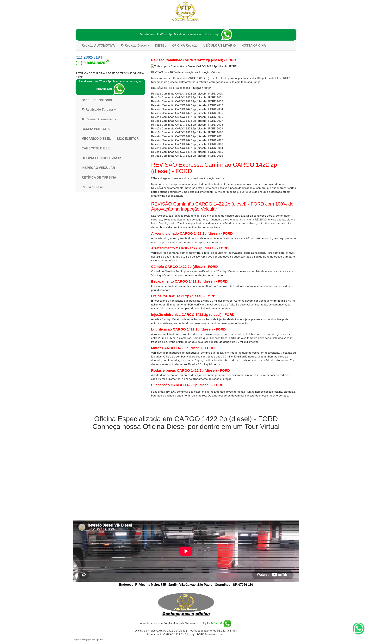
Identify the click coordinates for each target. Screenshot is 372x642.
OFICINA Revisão (185, 45)
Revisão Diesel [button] (135, 45)
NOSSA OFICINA (253, 45)
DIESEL (160, 45)
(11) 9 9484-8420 (90, 63)
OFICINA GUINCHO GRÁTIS (102, 158)
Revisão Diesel (92, 187)
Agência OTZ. (102, 640)
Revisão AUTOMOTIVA (98, 45)
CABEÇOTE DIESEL (97, 148)
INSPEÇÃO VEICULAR (98, 167)
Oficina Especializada (95, 100)
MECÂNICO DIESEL (96, 138)
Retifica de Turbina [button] (99, 109)
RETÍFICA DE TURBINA (99, 177)
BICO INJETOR (128, 138)
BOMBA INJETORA (96, 129)
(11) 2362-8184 (89, 57)
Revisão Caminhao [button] (99, 119)
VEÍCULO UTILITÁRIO (219, 45)
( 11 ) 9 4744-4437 (211, 623)
